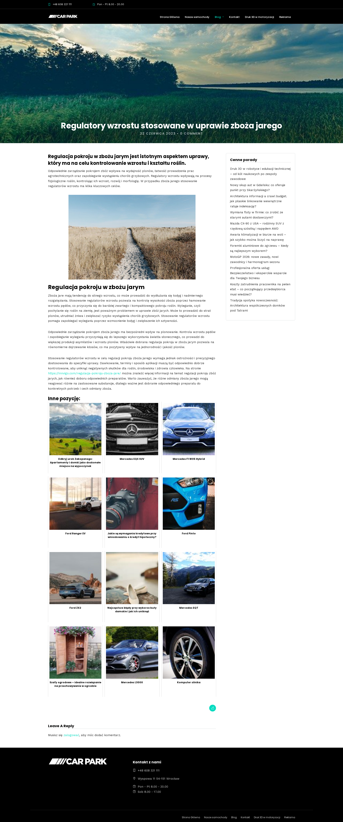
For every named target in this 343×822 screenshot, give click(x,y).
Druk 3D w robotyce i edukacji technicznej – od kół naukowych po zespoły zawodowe (260, 174)
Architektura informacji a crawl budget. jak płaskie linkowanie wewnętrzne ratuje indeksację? (258, 201)
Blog (218, 17)
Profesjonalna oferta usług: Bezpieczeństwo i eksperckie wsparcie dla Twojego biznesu (258, 273)
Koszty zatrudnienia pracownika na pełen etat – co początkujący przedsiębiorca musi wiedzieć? (260, 289)
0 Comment (191, 133)
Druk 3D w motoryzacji (259, 17)
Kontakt (234, 17)
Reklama (285, 17)
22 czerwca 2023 (158, 133)
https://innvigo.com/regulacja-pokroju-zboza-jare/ (84, 373)
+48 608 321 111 (62, 4)
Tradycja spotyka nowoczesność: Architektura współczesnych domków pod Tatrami (257, 305)
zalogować (71, 735)
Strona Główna (169, 17)
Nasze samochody (197, 17)
